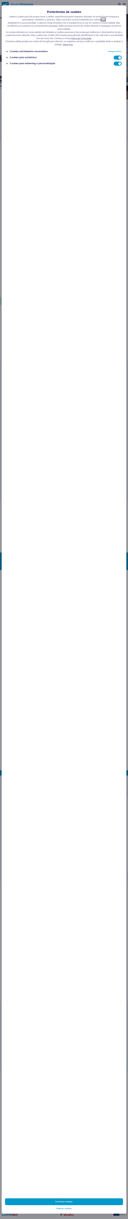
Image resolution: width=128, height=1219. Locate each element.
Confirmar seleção (64, 1201)
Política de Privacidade (81, 38)
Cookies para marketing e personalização (32, 63)
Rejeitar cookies (64, 1208)
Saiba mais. (68, 44)
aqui (103, 19)
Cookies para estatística (23, 57)
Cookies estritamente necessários (29, 51)
